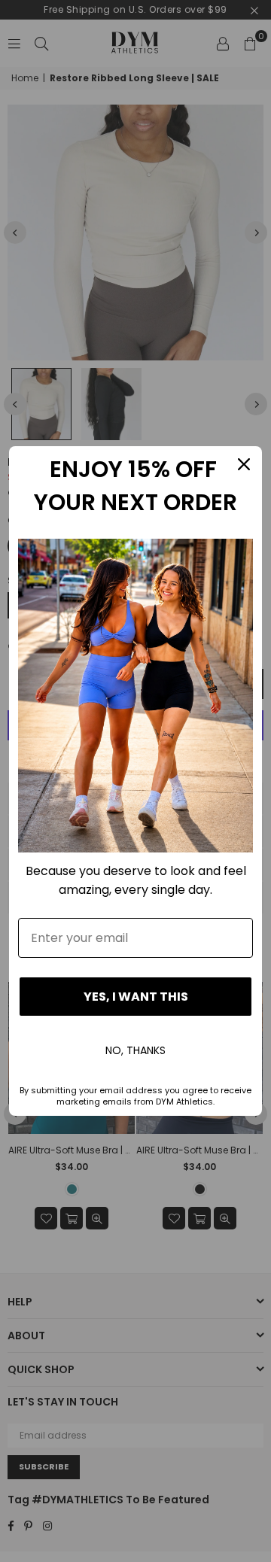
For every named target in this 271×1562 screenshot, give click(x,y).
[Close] (244, 464)
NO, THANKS (135, 1050)
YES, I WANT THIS (136, 996)
